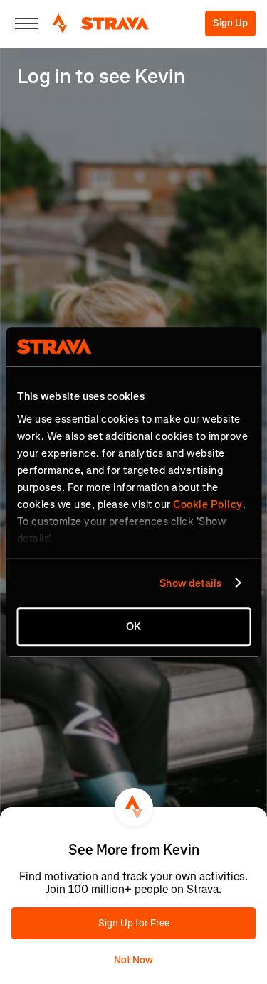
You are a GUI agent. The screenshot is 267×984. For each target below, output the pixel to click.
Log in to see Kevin (101, 76)
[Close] (26, 23)
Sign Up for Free (133, 923)
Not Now (133, 960)
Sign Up (230, 23)
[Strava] (101, 23)
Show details (190, 583)
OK (133, 627)
